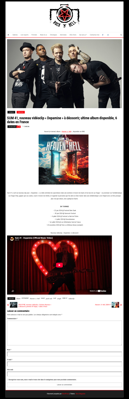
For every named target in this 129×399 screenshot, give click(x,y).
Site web (10, 370)
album (18, 299)
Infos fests (73, 35)
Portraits (34, 35)
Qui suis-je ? (83, 35)
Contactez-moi (94, 35)
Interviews (63, 35)
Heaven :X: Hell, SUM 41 (103, 305)
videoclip (71, 299)
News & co (43, 35)
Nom (9, 350)
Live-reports (24, 35)
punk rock (49, 299)
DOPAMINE (25, 298)
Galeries (15, 35)
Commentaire (12, 319)
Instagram (108, 34)
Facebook (103, 34)
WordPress (65, 394)
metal (43, 298)
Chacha (26, 126)
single (59, 299)
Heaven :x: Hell (66, 131)
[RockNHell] (8, 34)
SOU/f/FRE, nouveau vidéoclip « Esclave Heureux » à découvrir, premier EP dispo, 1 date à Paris (34, 305)
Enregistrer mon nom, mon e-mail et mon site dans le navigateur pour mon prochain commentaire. (42, 380)
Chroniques (53, 35)
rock (54, 298)
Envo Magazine (80, 394)
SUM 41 (64, 298)
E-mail (9, 360)
